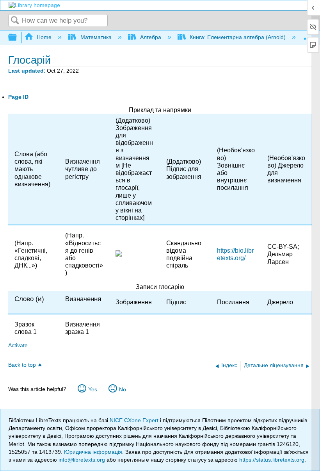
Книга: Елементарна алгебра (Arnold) (237, 37)
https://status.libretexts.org (271, 460)
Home (44, 37)
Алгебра (151, 37)
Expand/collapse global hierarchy (17, 38)
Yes (92, 389)
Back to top (22, 365)
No (122, 389)
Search (15, 21)
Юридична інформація (93, 452)
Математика (96, 37)
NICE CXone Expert (135, 420)
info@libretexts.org (82, 460)
